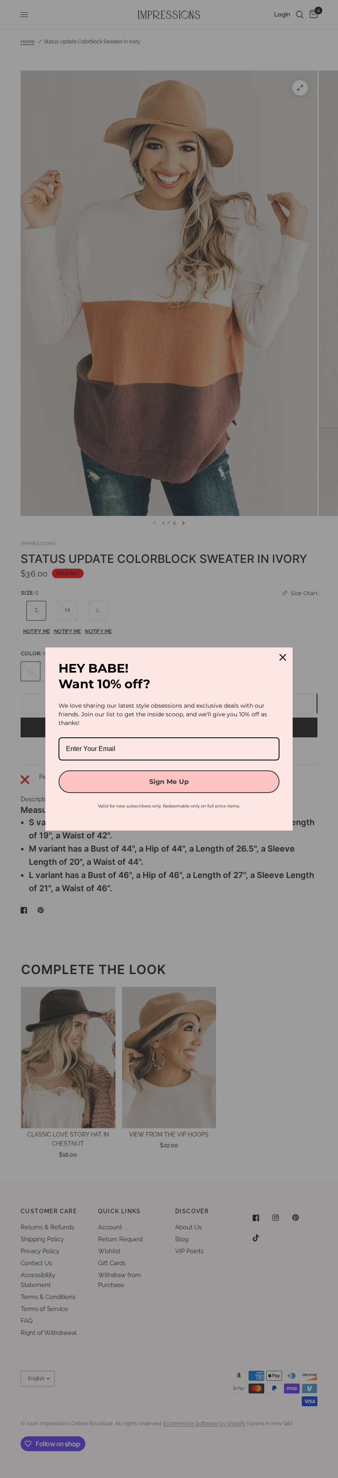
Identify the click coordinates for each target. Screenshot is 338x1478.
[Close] (283, 657)
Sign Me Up (169, 782)
